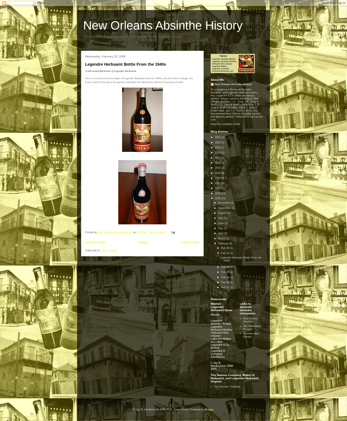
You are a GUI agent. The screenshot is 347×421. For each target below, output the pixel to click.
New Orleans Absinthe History (163, 25)
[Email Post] (173, 232)
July (221, 218)
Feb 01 (225, 287)
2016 (218, 162)
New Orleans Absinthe (250, 320)
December (224, 202)
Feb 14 (225, 277)
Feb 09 (225, 282)
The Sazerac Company (227, 386)
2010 (218, 188)
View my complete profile (225, 124)
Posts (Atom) (109, 250)
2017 (218, 157)
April (221, 233)
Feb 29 (225, 247)
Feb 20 (225, 253)
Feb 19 (225, 267)
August (222, 213)
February (223, 243)
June (221, 223)
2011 (218, 183)
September (225, 207)
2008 (218, 198)
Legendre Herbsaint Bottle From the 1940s (125, 64)
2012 (218, 178)
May (221, 228)
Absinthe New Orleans (251, 335)
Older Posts (190, 242)
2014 (218, 167)
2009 (218, 193)
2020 (218, 142)
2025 (218, 137)
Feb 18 (225, 272)
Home (143, 242)
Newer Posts (95, 242)
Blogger (209, 409)
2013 (218, 173)
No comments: (158, 232)
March (222, 238)
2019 (218, 147)
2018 (218, 152)
